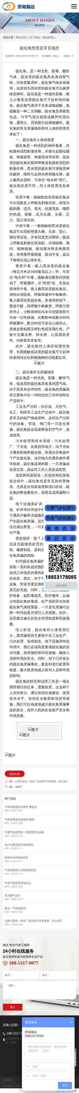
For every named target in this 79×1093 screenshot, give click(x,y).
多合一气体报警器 (15, 908)
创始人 (56, 55)
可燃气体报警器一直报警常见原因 (24, 832)
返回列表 (14, 774)
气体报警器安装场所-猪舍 (19, 819)
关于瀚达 (34, 37)
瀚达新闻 (48, 37)
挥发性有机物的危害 (16, 857)
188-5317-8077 (17, 1033)
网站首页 (21, 37)
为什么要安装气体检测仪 (19, 844)
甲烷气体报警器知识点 (18, 882)
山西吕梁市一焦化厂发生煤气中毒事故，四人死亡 (41, 781)
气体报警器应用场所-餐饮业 (21, 806)
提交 (12, 1007)
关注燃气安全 (12, 895)
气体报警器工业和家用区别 (20, 870)
